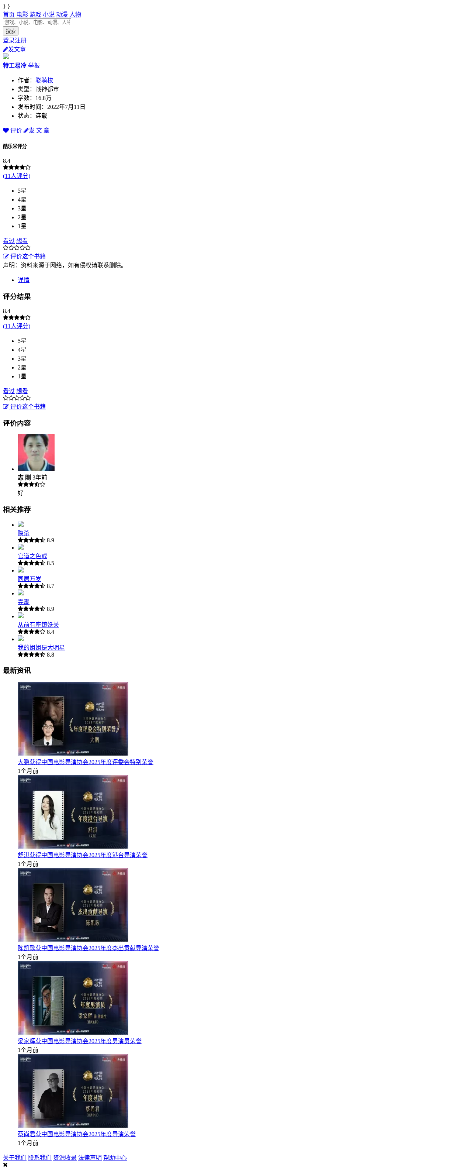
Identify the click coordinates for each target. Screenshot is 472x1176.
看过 (9, 241)
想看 (22, 241)
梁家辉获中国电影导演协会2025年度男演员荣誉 (80, 1041)
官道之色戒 (32, 556)
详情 (24, 280)
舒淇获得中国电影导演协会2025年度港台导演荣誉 (83, 855)
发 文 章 (39, 130)
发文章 (17, 49)
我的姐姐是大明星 (41, 647)
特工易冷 (15, 65)
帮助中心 (115, 1158)
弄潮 (24, 602)
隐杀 (24, 533)
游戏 (35, 14)
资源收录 (65, 1158)
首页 (9, 14)
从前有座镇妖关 (38, 625)
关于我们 (15, 1158)
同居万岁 (29, 579)
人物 (75, 14)
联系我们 (40, 1158)
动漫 (62, 14)
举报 (34, 65)
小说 (49, 14)
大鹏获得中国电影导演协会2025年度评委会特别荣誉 (85, 762)
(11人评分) (16, 176)
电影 (22, 14)
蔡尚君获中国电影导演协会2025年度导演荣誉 (77, 1134)
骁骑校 (44, 80)
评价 (16, 130)
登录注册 (15, 40)
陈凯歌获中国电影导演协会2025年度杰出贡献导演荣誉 (88, 948)
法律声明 (90, 1158)
